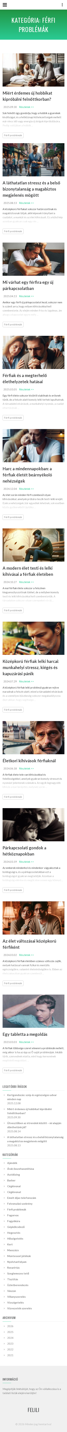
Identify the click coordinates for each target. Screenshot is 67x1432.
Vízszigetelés (15, 1302)
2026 (10, 1326)
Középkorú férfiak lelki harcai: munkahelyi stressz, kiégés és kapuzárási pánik (31, 667)
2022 (10, 1349)
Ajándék (12, 1162)
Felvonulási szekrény (19, 1203)
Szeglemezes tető (18, 1273)
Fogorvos (13, 1215)
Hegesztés (13, 1232)
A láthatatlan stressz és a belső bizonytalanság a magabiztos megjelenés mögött (31, 189)
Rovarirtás (13, 1267)
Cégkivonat (14, 1192)
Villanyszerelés (16, 1296)
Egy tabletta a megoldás (25, 1034)
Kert (10, 1244)
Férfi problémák (13, 135)
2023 (10, 1343)
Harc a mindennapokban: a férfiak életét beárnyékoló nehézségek (27, 474)
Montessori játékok (19, 1256)
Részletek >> (26, 106)
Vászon (11, 1290)
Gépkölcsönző (16, 1226)
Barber (11, 1180)
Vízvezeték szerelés (19, 1308)
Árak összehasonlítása (20, 1168)
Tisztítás (12, 1279)
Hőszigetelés (15, 1238)
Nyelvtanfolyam (16, 1261)
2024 (10, 1337)
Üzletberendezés (17, 1285)
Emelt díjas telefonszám (21, 1197)
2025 (10, 1331)
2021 (10, 1355)
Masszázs (13, 1250)
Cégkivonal (14, 1186)
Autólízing (13, 1174)
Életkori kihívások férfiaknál (29, 760)
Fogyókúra (13, 1221)
